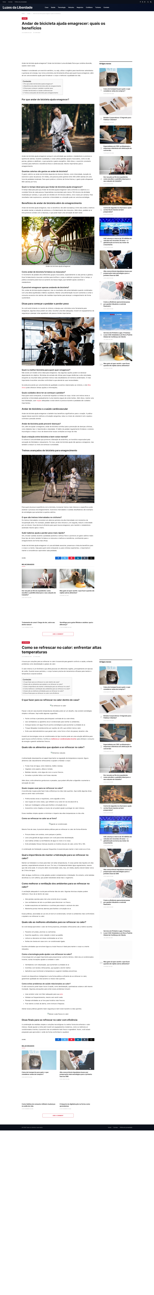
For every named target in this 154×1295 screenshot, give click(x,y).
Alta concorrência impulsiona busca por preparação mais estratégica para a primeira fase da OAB (117, 273)
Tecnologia (62, 7)
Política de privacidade (21, 2)
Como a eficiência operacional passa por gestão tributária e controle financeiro (116, 304)
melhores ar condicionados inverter (63, 739)
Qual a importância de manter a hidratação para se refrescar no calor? (47, 686)
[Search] (150, 2)
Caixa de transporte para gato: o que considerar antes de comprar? (116, 90)
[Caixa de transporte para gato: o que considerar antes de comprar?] (115, 77)
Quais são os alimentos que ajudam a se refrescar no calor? (43, 684)
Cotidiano (89, 7)
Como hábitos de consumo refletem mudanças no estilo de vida (38, 1105)
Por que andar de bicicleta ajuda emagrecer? (38, 84)
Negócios (80, 7)
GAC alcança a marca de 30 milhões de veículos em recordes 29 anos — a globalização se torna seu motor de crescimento (117, 241)
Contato (10, 2)
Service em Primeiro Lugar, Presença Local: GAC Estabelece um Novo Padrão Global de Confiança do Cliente (117, 335)
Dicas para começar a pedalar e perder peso (38, 88)
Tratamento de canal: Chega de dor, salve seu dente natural (38, 623)
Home (4, 2)
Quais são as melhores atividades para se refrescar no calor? (44, 691)
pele (61, 994)
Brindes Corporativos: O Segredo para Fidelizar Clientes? (117, 119)
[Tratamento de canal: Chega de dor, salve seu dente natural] (39, 610)
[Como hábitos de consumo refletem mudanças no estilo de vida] (39, 1092)
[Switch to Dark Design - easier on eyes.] (148, 1)
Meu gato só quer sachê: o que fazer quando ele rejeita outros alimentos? (77, 592)
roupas (38, 400)
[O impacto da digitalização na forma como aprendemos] (77, 1092)
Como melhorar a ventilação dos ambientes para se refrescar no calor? (47, 689)
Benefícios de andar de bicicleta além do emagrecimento (42, 86)
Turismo (98, 7)
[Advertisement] (77, 46)
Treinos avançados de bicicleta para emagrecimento (41, 93)
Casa (46, 7)
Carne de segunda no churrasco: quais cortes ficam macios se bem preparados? (117, 210)
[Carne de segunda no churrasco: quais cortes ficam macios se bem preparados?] (115, 196)
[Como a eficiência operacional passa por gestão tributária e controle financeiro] (115, 290)
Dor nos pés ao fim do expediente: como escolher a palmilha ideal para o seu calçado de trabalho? (39, 593)
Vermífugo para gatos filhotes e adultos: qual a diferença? (76, 623)
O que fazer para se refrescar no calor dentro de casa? (41, 682)
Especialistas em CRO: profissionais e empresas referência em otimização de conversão (117, 148)
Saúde (53, 7)
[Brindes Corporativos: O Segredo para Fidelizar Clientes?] (115, 106)
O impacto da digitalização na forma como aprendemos (75, 1105)
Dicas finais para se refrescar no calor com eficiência (41, 693)
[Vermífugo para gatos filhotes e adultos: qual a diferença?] (77, 610)
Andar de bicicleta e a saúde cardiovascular (38, 90)
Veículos (71, 7)
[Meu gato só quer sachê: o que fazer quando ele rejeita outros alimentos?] (77, 578)
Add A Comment (58, 634)
